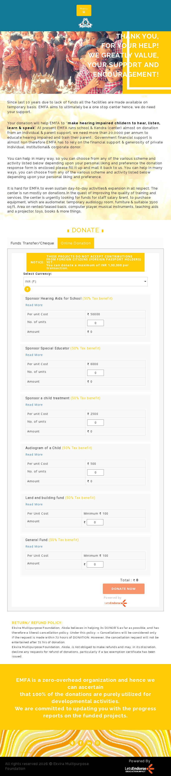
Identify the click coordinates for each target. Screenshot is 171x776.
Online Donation (76, 243)
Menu (85, 10)
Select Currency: (37, 274)
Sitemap (26, 752)
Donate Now (124, 588)
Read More (34, 305)
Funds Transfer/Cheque (32, 243)
